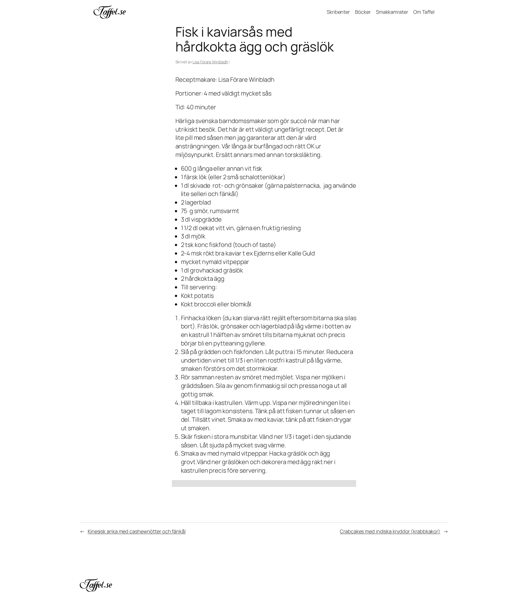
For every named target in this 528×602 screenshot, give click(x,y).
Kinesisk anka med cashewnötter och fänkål (137, 531)
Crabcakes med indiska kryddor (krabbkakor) (390, 531)
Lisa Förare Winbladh (210, 61)
